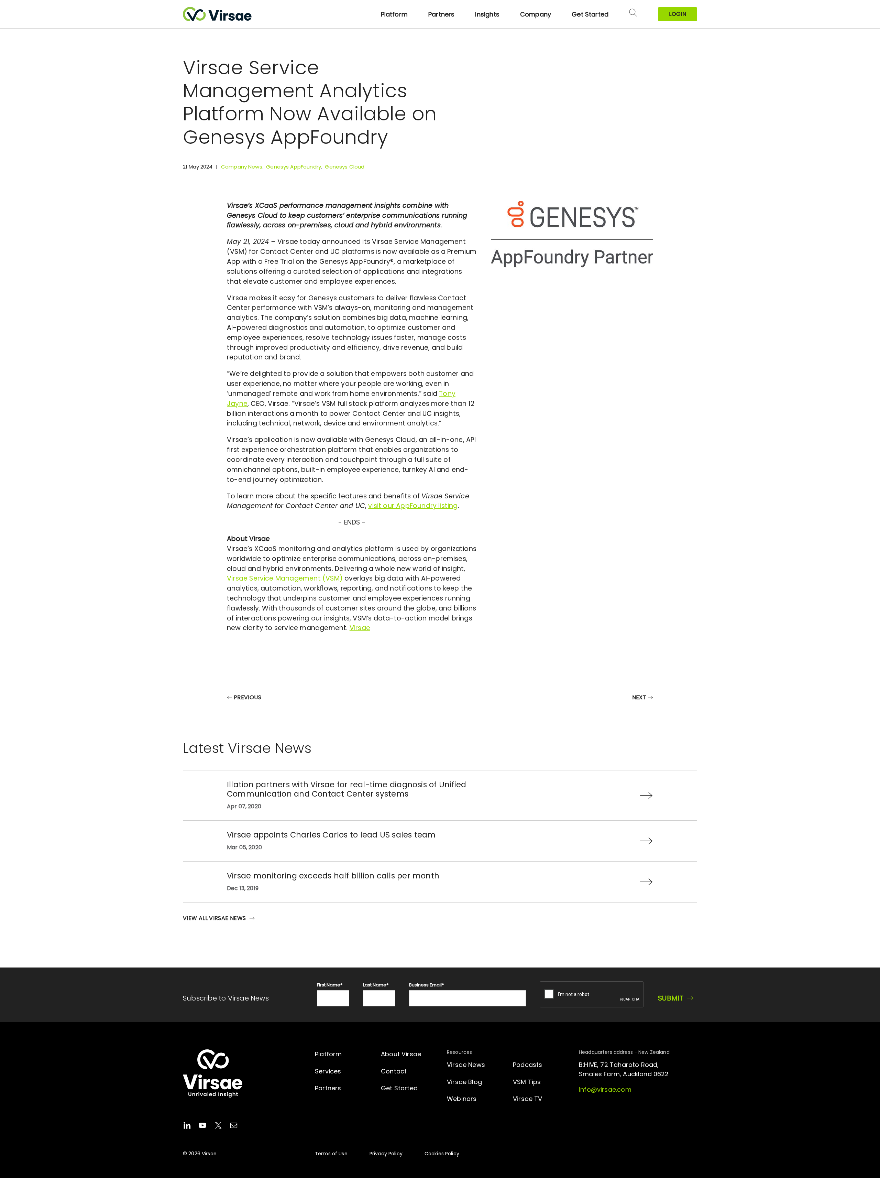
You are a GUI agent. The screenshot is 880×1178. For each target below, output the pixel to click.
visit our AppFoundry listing (413, 505)
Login (677, 14)
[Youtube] (202, 1126)
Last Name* (375, 985)
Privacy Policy (386, 1153)
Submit (670, 998)
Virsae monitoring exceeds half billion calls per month (333, 875)
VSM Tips (527, 1082)
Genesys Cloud (344, 166)
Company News (241, 166)
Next (639, 697)
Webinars (461, 1098)
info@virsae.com (605, 1089)
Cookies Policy (442, 1153)
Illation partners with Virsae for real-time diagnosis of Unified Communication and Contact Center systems (346, 789)
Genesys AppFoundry (293, 166)
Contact (394, 1071)
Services (328, 1071)
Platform (394, 14)
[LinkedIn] (187, 1126)
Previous (247, 697)
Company (535, 14)
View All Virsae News (214, 918)
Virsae (360, 628)
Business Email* (426, 985)
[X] (218, 1126)
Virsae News (466, 1064)
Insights (487, 14)
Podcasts (527, 1064)
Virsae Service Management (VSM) (285, 578)
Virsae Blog (464, 1082)
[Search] (633, 14)
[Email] (234, 1126)
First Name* (329, 985)
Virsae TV (527, 1098)
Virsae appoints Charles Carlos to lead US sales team (331, 834)
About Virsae (401, 1054)
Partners (441, 14)
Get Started (590, 14)
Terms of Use (331, 1153)
